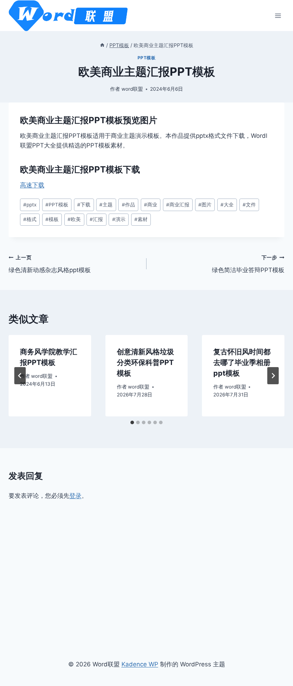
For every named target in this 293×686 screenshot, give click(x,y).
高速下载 (32, 185)
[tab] (132, 422)
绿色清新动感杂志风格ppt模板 (50, 264)
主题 (106, 204)
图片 (205, 204)
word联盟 (132, 89)
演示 (118, 219)
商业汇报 (177, 204)
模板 (52, 219)
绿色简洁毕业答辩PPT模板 (248, 264)
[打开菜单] (277, 15)
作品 (128, 204)
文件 (249, 204)
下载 (83, 204)
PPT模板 (147, 57)
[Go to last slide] (20, 375)
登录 (75, 495)
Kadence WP (139, 664)
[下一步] (273, 375)
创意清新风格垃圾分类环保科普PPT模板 (145, 362)
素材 (141, 219)
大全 (227, 204)
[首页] (102, 45)
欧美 (74, 219)
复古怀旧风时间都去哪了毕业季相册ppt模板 (241, 362)
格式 (29, 219)
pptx (29, 204)
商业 (150, 204)
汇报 (96, 219)
